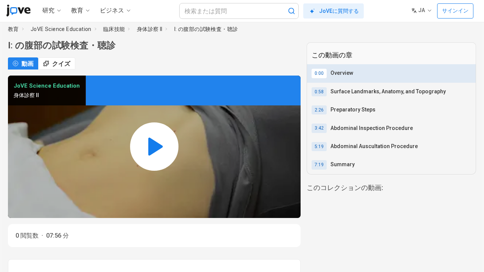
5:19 (319, 146)
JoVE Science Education (61, 29)
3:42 (319, 128)
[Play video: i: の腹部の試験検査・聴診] (154, 147)
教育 (13, 29)
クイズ (61, 63)
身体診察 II (150, 29)
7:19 (319, 164)
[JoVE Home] (18, 11)
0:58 (319, 91)
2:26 (319, 110)
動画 (28, 63)
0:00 (319, 73)
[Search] (291, 11)
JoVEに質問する (339, 11)
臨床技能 (114, 29)
